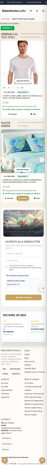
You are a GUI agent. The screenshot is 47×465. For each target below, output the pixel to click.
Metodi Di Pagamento (34, 400)
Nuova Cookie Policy (33, 407)
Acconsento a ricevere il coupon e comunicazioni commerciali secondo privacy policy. (25, 268)
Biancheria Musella (20, 457)
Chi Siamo (29, 383)
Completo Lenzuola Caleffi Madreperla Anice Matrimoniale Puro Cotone (22, 181)
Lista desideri (7, 390)
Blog (26, 358)
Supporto (5, 397)
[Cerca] (43, 10)
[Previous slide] (3, 73)
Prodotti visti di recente (35, 372)
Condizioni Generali (33, 386)
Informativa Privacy (33, 397)
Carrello (4, 386)
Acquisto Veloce (23, 81)
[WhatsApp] (42, 460)
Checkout (5, 393)
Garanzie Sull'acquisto (34, 393)
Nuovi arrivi (30, 361)
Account (4, 383)
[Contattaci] (5, 460)
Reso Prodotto (31, 414)
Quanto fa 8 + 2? (13, 284)
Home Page (5, 19)
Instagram (8, 444)
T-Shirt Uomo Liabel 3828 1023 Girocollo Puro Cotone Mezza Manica (22, 97)
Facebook (7, 438)
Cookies (28, 390)
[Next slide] (42, 73)
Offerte (28, 365)
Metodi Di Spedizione (34, 404)
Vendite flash (30, 368)
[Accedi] (37, 10)
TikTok (6, 449)
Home (27, 354)
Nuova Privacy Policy (33, 411)
